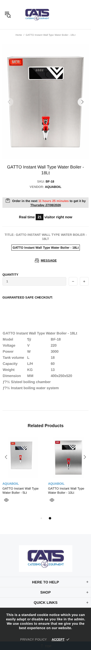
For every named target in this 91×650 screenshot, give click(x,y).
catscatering (37, 14)
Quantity (10, 274)
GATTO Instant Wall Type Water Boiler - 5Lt (20, 490)
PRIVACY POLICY (33, 639)
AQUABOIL (10, 483)
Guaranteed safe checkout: (27, 297)
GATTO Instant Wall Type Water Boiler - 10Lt (66, 490)
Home (19, 35)
